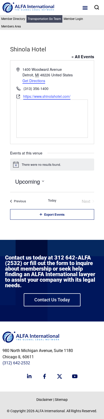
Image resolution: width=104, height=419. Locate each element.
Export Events (54, 214)
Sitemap (61, 400)
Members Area (11, 26)
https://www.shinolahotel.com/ (46, 96)
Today (52, 200)
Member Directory (13, 19)
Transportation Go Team (44, 19)
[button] (85, 8)
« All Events (82, 56)
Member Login (73, 19)
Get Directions (33, 80)
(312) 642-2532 (16, 363)
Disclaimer (44, 400)
